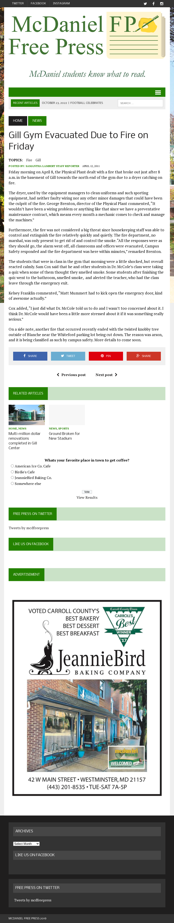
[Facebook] (153, 4)
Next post (104, 374)
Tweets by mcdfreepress (29, 527)
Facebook (38, 3)
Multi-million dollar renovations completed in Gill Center (25, 441)
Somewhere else (28, 483)
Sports (63, 428)
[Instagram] (161, 4)
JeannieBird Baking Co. (33, 477)
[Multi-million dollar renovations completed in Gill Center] (27, 422)
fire (29, 160)
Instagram (61, 3)
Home (13, 428)
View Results (87, 497)
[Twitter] (145, 4)
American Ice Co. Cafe (33, 466)
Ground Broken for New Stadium (64, 436)
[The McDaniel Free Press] (87, 35)
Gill (38, 160)
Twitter (18, 3)
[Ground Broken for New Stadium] (67, 421)
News (22, 428)
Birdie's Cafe (25, 471)
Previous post (73, 374)
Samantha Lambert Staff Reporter (52, 166)
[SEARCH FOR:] (140, 103)
